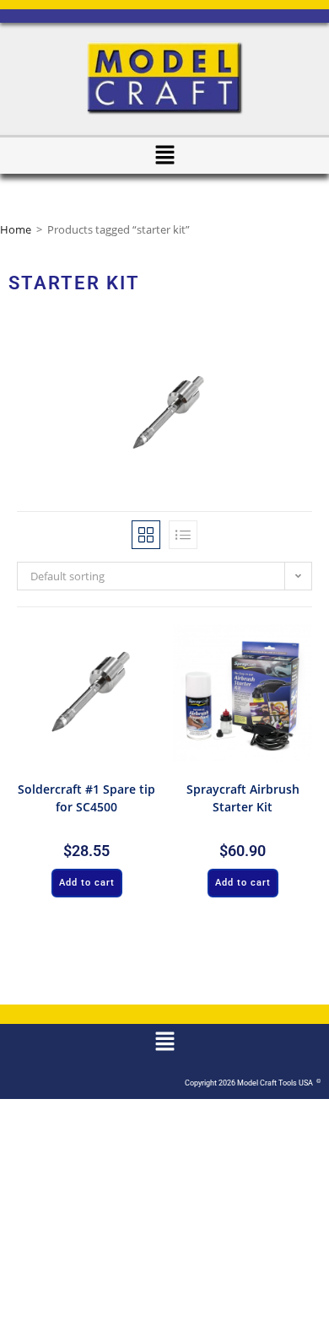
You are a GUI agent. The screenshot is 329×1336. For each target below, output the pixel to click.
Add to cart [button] (87, 882)
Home (15, 229)
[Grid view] (146, 534)
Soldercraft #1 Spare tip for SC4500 (86, 798)
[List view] (183, 534)
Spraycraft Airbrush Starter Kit (242, 798)
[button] (164, 155)
